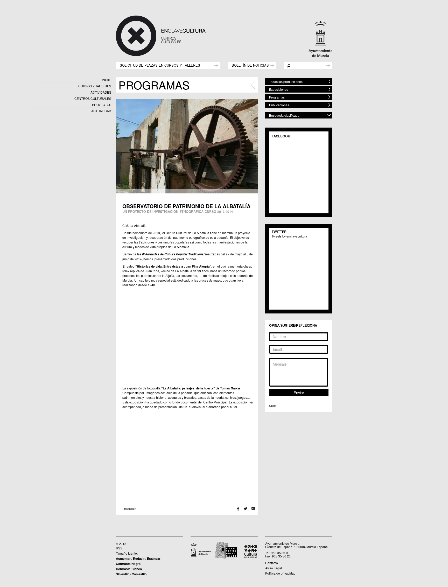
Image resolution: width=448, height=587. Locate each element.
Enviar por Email (253, 508)
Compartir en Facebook (238, 508)
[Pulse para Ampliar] (187, 146)
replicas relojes (218, 275)
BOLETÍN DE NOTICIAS (250, 65)
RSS (119, 548)
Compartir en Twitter (245, 508)
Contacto (271, 563)
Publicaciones (279, 105)
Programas (277, 97)
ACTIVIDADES (100, 92)
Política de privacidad (280, 573)
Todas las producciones (286, 81)
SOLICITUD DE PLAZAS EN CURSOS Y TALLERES (160, 65)
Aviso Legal (273, 568)
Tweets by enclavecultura (289, 236)
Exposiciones (278, 89)
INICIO (106, 80)
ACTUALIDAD (101, 111)
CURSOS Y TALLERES (94, 86)
